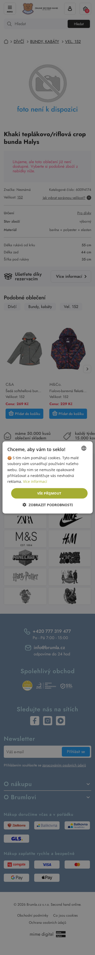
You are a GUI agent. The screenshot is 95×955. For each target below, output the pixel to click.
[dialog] (47, 477)
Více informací (35, 481)
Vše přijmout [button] (49, 493)
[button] (48, 504)
